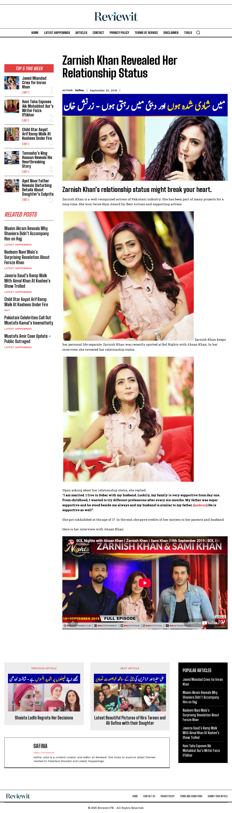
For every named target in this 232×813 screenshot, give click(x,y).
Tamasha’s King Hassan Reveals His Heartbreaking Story (37, 160)
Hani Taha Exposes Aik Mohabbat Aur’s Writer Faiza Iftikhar (37, 108)
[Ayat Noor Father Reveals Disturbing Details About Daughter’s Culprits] (11, 185)
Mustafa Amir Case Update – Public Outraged (27, 338)
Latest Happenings (18, 244)
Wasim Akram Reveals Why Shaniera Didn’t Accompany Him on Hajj (26, 234)
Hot (25, 92)
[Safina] (21, 752)
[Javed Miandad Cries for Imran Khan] (11, 82)
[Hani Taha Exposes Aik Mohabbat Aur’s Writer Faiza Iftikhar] (11, 106)
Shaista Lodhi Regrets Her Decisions (44, 717)
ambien (200, 505)
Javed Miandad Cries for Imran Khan (34, 82)
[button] (198, 32)
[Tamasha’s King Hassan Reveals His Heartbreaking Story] (11, 157)
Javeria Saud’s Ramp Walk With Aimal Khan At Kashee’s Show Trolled (27, 281)
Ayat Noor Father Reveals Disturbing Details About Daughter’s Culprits (38, 187)
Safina (79, 90)
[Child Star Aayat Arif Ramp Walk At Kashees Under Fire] (11, 134)
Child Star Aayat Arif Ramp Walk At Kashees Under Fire (37, 134)
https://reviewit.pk (44, 752)
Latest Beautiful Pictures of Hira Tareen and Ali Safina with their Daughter (130, 720)
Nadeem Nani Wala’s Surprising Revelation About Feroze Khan (27, 257)
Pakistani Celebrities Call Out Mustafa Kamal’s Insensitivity (28, 320)
